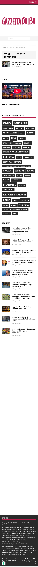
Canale (22, 138)
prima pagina (8, 190)
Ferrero (17, 162)
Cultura (8, 157)
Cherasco (17, 143)
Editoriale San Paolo (26, 538)
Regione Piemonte (14, 194)
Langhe (20, 170)
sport (5, 205)
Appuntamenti (10, 133)
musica (6, 180)
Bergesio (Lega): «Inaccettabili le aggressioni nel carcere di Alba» (24, 261)
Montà (27, 175)
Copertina (16, 147)
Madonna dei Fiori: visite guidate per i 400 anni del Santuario (24, 251)
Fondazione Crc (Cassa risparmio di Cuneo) (16, 166)
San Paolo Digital (16, 546)
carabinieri (7, 143)
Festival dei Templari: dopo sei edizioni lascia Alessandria (23, 241)
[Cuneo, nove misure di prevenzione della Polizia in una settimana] (6, 321)
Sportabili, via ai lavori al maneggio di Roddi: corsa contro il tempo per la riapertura (23, 296)
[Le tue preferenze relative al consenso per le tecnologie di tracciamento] (3, 563)
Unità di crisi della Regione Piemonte (15, 209)
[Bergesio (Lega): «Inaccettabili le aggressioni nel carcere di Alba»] (6, 265)
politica (22, 185)
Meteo (19, 175)
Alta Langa (8, 128)
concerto (6, 147)
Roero (6, 200)
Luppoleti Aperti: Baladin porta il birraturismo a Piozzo (23, 308)
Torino (14, 205)
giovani (7, 170)
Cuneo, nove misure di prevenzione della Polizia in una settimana (23, 319)
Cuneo (19, 157)
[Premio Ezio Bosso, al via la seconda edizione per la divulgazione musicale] (6, 232)
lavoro (30, 171)
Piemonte (9, 184)
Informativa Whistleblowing (27, 563)
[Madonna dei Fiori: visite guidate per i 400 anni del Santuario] (6, 254)
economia (7, 162)
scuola (25, 200)
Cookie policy (26, 561)
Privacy (34, 561)
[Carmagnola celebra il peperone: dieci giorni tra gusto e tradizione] (6, 333)
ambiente (19, 128)
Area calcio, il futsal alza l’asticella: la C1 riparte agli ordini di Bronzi (22, 284)
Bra (13, 138)
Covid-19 (26, 147)
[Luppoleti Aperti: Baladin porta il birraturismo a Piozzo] (6, 311)
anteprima (30, 128)
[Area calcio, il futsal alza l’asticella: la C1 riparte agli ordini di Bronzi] (6, 287)
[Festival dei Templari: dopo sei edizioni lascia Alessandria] (6, 244)
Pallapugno (16, 180)
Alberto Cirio (20, 123)
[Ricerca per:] (19, 38)
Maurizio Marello (8, 175)
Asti (22, 133)
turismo (24, 205)
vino (15, 213)
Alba (7, 123)
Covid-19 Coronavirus (15, 151)
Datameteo (28, 157)
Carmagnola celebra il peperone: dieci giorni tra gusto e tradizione (23, 331)
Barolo (5, 138)
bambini (30, 133)
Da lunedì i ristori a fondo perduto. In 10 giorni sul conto (23, 63)
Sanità (16, 200)
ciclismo (27, 143)
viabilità (6, 213)
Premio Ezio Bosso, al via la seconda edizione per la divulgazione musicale (21, 230)
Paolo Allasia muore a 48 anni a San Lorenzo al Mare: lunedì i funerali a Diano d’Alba (23, 272)
